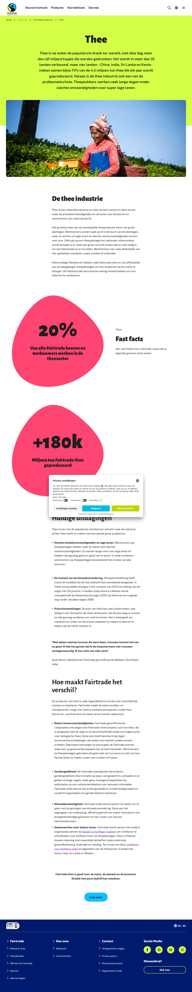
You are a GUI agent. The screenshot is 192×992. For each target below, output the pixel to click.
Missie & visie (17, 948)
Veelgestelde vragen (113, 948)
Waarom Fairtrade (36, 7)
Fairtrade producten (43, 19)
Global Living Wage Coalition (99, 831)
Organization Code (112, 970)
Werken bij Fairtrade (21, 963)
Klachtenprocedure (112, 963)
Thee (61, 19)
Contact (107, 941)
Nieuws (14, 970)
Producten (57, 7)
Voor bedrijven (76, 7)
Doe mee (93, 7)
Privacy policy (109, 955)
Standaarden (17, 955)
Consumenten (63, 955)
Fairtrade (17, 941)
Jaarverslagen (17, 978)
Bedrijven (61, 948)
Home (9, 19)
